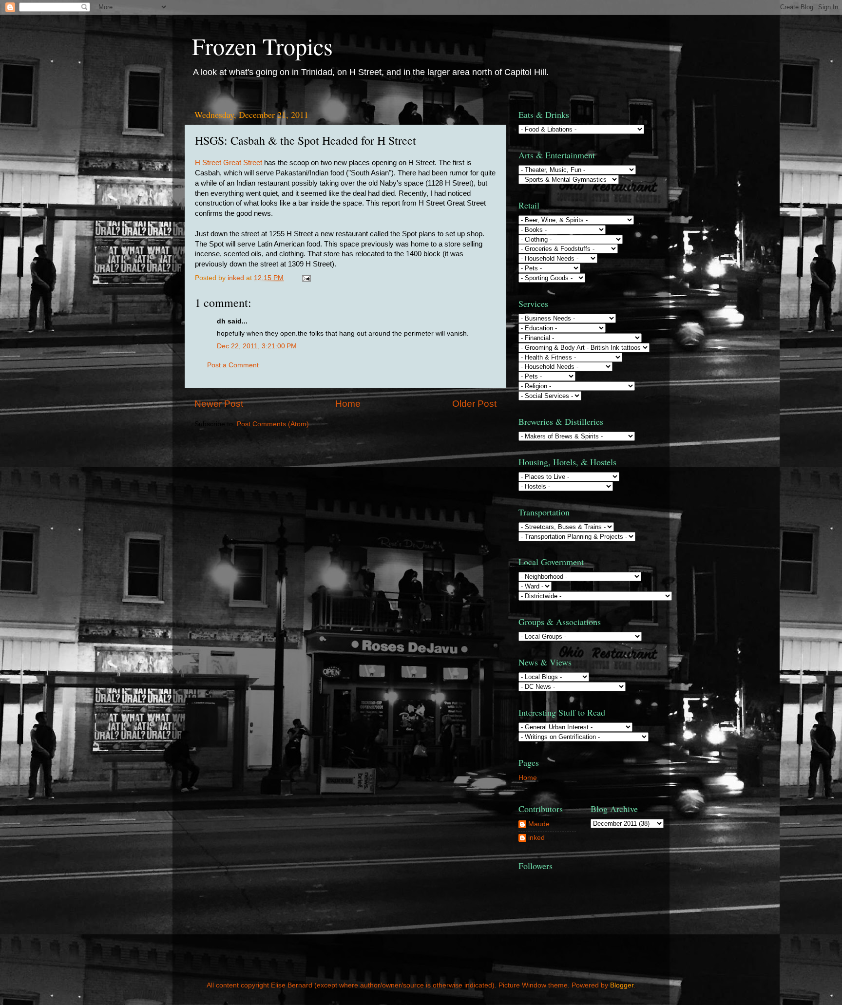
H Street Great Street (228, 163)
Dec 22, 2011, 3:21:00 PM (257, 346)
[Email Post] (306, 278)
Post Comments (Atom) (273, 424)
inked (536, 837)
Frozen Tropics (262, 45)
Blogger (621, 985)
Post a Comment (233, 365)
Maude (539, 824)
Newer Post (218, 403)
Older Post (474, 403)
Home (348, 403)
